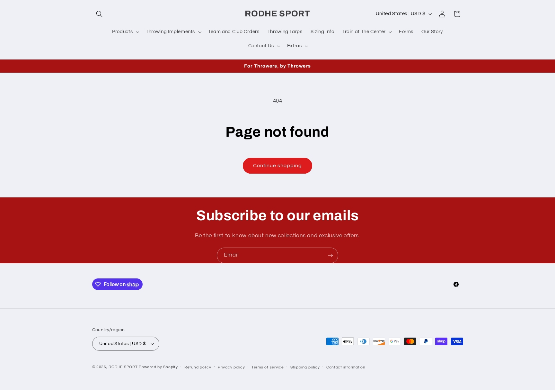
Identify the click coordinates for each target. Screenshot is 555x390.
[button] (99, 13)
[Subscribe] (330, 255)
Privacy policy (231, 367)
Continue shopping (277, 165)
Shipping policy (305, 367)
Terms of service (267, 367)
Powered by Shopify (158, 367)
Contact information (346, 367)
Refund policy (197, 367)
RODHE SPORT (123, 367)
